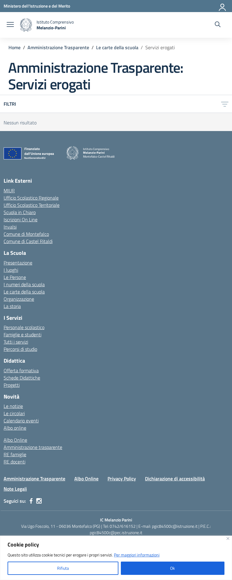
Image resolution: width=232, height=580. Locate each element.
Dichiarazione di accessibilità (175, 478)
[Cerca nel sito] (217, 25)
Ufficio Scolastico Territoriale (32, 205)
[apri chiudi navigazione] (10, 25)
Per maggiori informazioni (137, 555)
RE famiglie (15, 454)
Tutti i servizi (16, 341)
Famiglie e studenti (22, 334)
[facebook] (31, 501)
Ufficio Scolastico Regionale (31, 197)
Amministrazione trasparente (33, 447)
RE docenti (14, 461)
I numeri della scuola (24, 284)
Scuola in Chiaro (20, 212)
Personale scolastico (24, 327)
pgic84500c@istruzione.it (175, 526)
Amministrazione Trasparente (34, 478)
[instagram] (39, 501)
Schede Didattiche (22, 377)
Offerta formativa (21, 370)
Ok (172, 568)
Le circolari (14, 413)
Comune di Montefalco (26, 234)
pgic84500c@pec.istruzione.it (116, 532)
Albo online (15, 427)
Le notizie (13, 406)
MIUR (9, 190)
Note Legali (15, 488)
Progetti (12, 385)
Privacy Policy (122, 478)
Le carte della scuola (24, 291)
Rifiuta (63, 568)
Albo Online (15, 440)
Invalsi (10, 226)
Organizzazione (19, 299)
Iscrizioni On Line (20, 219)
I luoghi (11, 270)
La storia (12, 306)
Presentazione (18, 262)
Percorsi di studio (20, 349)
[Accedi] (222, 6)
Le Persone (15, 277)
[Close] (228, 538)
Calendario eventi (21, 420)
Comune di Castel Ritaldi (28, 241)
